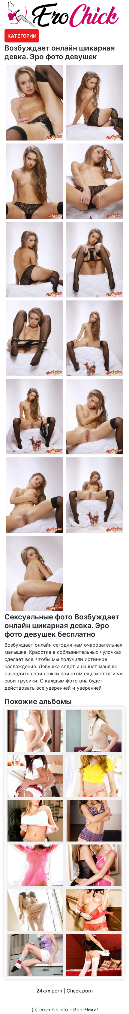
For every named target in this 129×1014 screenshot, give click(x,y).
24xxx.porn (49, 991)
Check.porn (80, 991)
